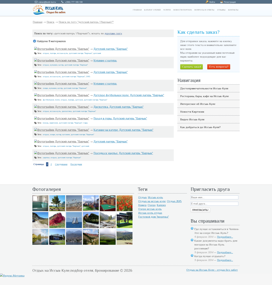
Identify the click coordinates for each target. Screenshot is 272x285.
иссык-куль (62, 53)
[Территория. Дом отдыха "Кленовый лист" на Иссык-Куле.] (91, 210)
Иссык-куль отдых (150, 212)
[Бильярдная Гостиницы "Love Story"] (108, 210)
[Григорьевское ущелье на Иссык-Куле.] (124, 243)
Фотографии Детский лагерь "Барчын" (63, 49)
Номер (142, 205)
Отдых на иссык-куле (152, 201)
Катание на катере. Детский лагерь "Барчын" (123, 130)
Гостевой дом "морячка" (153, 216)
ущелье (46, 157)
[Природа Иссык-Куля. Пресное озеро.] (40, 243)
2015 (88, 76)
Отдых (142, 197)
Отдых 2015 (174, 201)
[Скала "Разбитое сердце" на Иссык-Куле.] (91, 227)
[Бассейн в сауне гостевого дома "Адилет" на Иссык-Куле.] (40, 210)
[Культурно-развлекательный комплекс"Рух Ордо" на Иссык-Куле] (124, 227)
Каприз (161, 205)
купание (53, 65)
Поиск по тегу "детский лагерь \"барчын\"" (86, 21)
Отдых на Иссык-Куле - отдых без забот (212, 269)
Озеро (152, 205)
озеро (45, 88)
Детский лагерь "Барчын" (110, 49)
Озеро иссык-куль (150, 208)
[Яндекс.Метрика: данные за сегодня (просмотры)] (12, 275)
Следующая (61, 164)
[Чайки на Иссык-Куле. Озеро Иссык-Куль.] (74, 210)
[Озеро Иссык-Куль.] (74, 227)
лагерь (53, 53)
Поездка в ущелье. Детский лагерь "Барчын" (123, 153)
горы (85, 123)
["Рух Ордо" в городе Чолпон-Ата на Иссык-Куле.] (57, 210)
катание (66, 134)
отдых (46, 53)
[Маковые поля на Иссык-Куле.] (124, 210)
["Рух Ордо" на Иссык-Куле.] (57, 243)
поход (45, 123)
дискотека (67, 111)
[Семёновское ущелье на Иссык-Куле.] (108, 227)
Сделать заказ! (191, 66)
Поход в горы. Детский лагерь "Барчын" (120, 118)
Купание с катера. (105, 60)
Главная (37, 21)
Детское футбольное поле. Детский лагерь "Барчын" (128, 95)
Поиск (50, 21)
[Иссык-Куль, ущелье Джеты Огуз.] (57, 227)
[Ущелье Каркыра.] (40, 227)
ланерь (71, 100)
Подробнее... (225, 236)
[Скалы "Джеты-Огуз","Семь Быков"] (91, 243)
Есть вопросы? (218, 66)
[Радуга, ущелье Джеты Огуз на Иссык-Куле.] (108, 243)
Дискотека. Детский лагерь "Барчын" (118, 107)
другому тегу (113, 33)
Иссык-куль (155, 197)
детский (97, 53)
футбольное (48, 100)
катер (60, 65)
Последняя (76, 164)
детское (79, 100)
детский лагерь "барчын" (80, 53)
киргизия (54, 123)
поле (57, 100)
